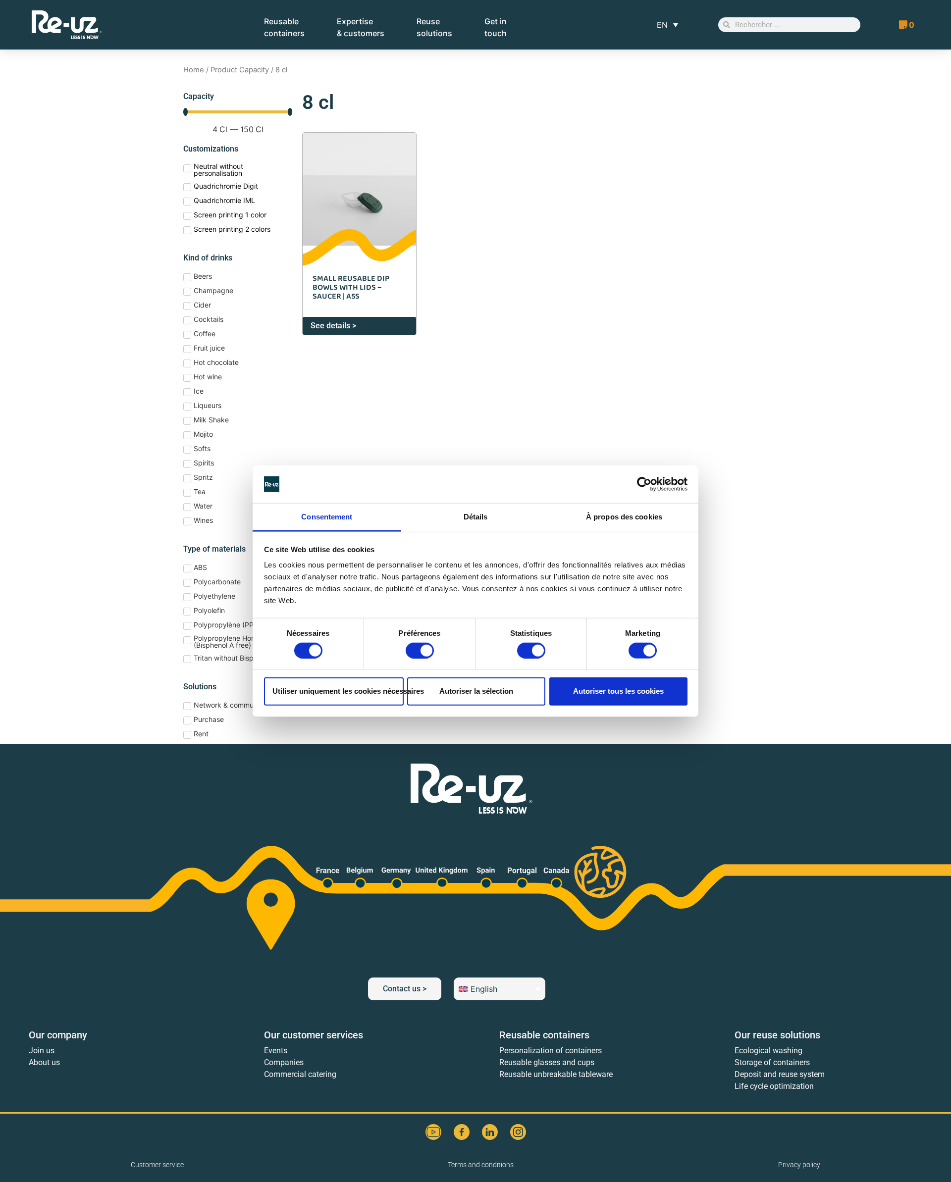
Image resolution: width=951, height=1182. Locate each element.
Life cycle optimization (774, 1086)
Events (275, 1050)
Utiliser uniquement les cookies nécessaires (338, 691)
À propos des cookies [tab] (624, 517)
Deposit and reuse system (780, 1074)
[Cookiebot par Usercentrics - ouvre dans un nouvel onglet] (644, 484)
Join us (41, 1050)
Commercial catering (300, 1074)
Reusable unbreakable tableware (556, 1074)
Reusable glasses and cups (546, 1062)
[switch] (420, 650)
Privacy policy (799, 1165)
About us (44, 1062)
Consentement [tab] (326, 517)
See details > (333, 325)
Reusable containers (544, 1035)
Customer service (157, 1165)
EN (662, 25)
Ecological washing (768, 1050)
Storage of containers (772, 1062)
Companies (284, 1062)
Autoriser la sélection (476, 691)
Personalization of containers (550, 1050)
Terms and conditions (481, 1165)
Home (193, 69)
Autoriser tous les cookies (618, 691)
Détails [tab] (476, 517)
